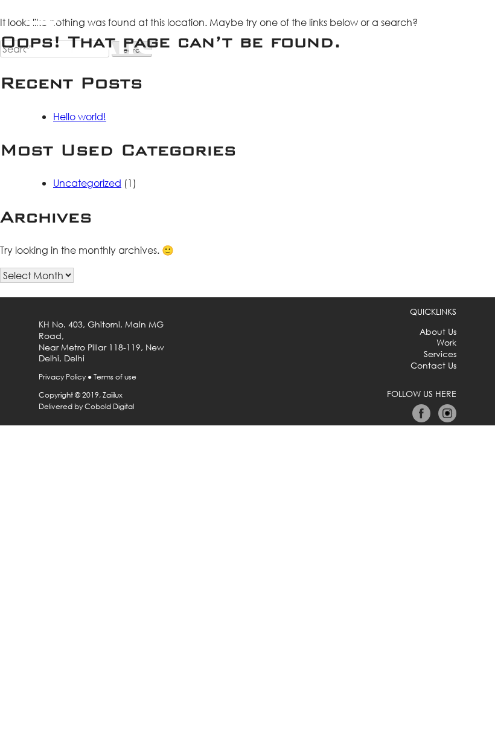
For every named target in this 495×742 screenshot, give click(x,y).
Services (440, 354)
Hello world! (79, 116)
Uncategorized (87, 182)
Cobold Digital (109, 406)
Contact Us (433, 365)
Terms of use (115, 377)
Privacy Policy (62, 377)
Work (446, 342)
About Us (438, 331)
